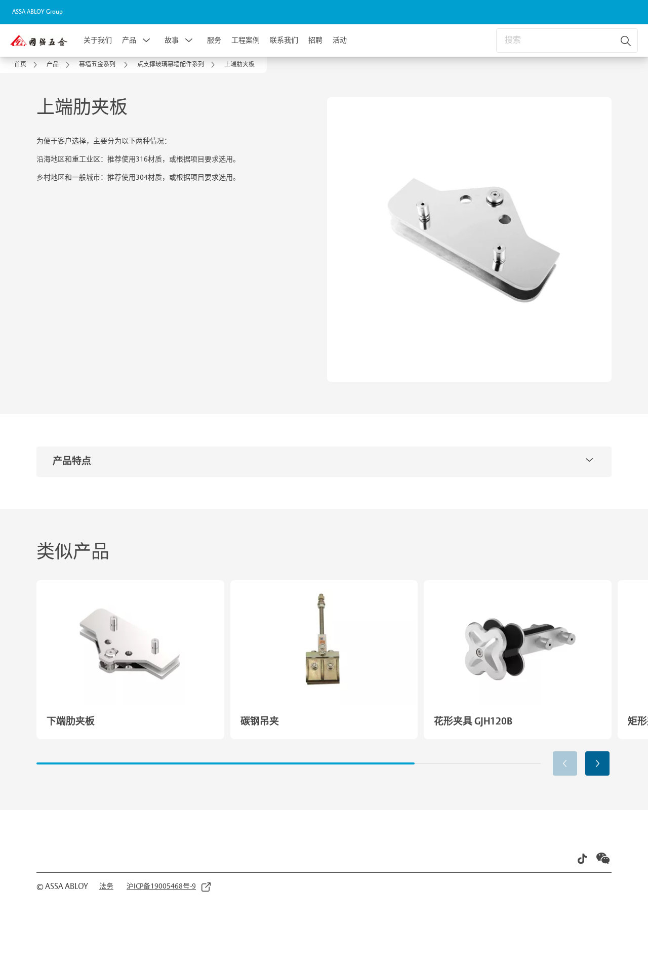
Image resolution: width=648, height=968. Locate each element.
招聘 (315, 40)
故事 (172, 40)
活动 (340, 40)
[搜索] (626, 40)
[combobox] (567, 40)
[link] (27, 65)
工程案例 (245, 40)
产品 (129, 40)
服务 (214, 40)
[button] (146, 40)
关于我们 (98, 40)
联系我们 (284, 40)
